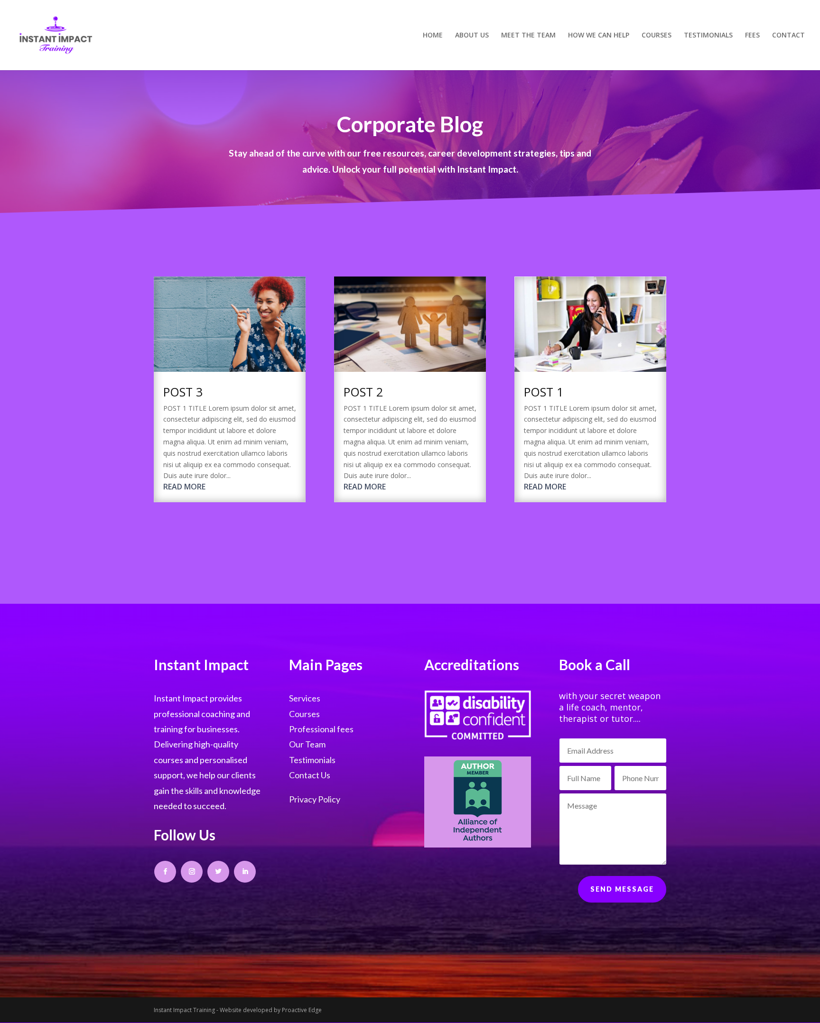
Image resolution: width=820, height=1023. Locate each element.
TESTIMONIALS (708, 35)
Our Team (307, 744)
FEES (752, 35)
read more (184, 486)
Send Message (622, 889)
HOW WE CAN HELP (598, 35)
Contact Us (309, 775)
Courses (304, 714)
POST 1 (543, 392)
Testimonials (312, 760)
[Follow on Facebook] (165, 872)
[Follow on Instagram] (192, 872)
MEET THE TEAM (528, 35)
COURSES (656, 35)
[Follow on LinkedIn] (245, 872)
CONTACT (788, 35)
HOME (433, 35)
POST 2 (363, 392)
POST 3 (183, 392)
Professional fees (321, 729)
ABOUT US (472, 35)
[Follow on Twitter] (218, 872)
